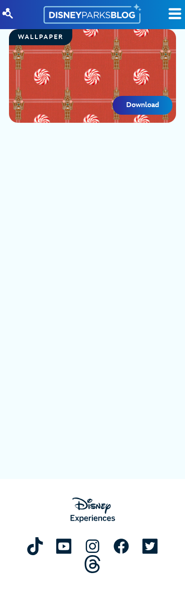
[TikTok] (35, 546)
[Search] (7, 13)
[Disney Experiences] (92, 510)
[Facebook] (121, 546)
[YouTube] (64, 546)
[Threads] (92, 564)
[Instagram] (92, 546)
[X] (150, 546)
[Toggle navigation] (175, 14)
